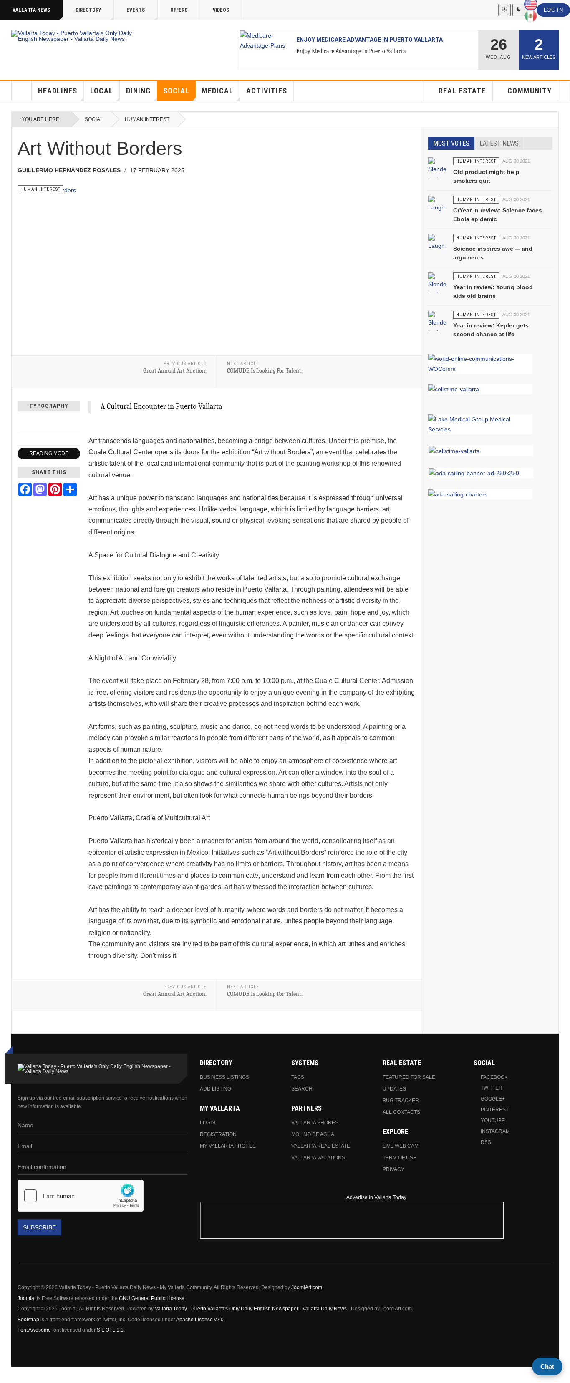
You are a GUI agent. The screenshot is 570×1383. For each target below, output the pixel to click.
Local (101, 90)
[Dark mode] (518, 10)
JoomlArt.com (306, 1287)
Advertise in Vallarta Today (376, 1197)
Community (529, 90)
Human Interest (147, 119)
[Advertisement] (504, 1237)
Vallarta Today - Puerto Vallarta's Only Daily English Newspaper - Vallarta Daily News (251, 1309)
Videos (221, 10)
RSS (486, 1142)
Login (207, 1123)
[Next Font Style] (75, 438)
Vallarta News (31, 10)
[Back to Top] (9, 1375)
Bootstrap (28, 1320)
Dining (138, 90)
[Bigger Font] (75, 423)
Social (176, 90)
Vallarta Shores (314, 1123)
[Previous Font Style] (22, 438)
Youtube (493, 1121)
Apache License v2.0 (200, 1320)
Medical (217, 90)
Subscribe (39, 1227)
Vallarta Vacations (318, 1158)
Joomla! (26, 1298)
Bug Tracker (401, 1100)
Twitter (491, 1088)
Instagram (495, 1131)
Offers (178, 10)
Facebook (494, 1077)
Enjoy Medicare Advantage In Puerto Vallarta (369, 39)
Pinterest (495, 1110)
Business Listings (224, 1077)
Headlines (57, 90)
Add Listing (215, 1089)
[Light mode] (504, 10)
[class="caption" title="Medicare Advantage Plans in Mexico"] (265, 40)
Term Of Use (399, 1158)
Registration (218, 1134)
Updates (394, 1089)
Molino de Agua (312, 1134)
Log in (553, 10)
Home (22, 91)
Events (135, 10)
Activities (266, 90)
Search (302, 1089)
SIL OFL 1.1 (110, 1330)
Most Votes (451, 143)
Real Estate (462, 90)
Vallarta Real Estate (320, 1146)
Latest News (499, 143)
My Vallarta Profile (228, 1146)
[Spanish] (531, 16)
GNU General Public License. (152, 1298)
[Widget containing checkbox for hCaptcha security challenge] (81, 1196)
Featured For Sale (409, 1077)
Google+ (493, 1099)
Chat (547, 1366)
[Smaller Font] (22, 423)
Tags (297, 1077)
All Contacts (401, 1112)
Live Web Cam (401, 1146)
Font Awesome (34, 1330)
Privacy (393, 1169)
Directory (88, 10)
